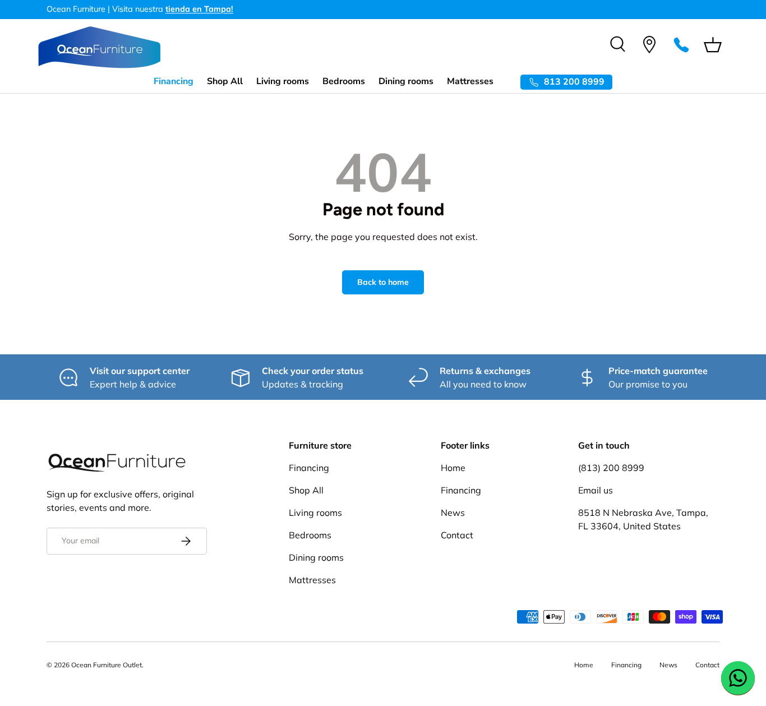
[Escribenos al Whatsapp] (738, 678)
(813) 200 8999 (611, 467)
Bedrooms (343, 81)
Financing (173, 81)
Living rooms (282, 81)
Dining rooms (406, 81)
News (453, 512)
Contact (457, 535)
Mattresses (470, 81)
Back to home (383, 282)
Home (453, 467)
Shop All (225, 81)
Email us (595, 490)
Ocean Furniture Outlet (106, 665)
